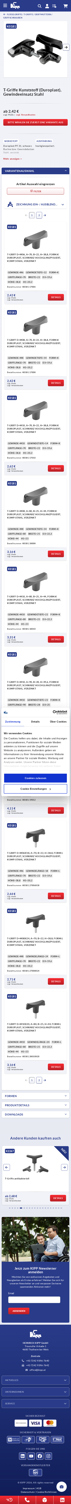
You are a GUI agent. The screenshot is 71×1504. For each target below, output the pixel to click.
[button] (66, 47)
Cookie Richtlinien (46, 1492)
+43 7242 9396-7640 (37, 1360)
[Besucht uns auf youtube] (31, 1456)
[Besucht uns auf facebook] (39, 1456)
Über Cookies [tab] (58, 721)
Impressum (29, 1488)
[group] (35, 1175)
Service (10, 1403)
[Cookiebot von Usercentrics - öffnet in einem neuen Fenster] (52, 712)
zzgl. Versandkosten (26, 115)
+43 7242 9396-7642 (37, 1365)
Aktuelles (11, 1380)
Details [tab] (35, 721)
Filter (37, 191)
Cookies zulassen (35, 778)
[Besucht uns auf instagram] (48, 1456)
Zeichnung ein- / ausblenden (37, 204)
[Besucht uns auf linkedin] (22, 1456)
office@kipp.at (37, 1370)
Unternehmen (14, 1392)
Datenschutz (28, 1492)
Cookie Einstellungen (33, 788)
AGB (38, 1488)
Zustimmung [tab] (12, 721)
